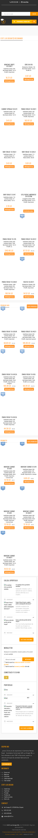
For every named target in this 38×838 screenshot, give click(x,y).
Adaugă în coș (10, 81)
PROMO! (22, 215)
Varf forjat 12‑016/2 (9, 152)
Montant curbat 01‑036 (9, 468)
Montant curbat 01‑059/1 (28, 512)
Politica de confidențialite (28, 832)
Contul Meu (25, 2)
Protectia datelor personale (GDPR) (11, 832)
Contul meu (7, 789)
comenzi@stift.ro (8, 816)
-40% (2, 443)
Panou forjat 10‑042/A (9, 374)
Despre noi (7, 772)
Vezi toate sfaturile (26, 640)
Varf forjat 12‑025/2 (29, 152)
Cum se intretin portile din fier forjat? (23, 620)
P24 (28, 689)
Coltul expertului (8, 778)
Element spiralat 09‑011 (9, 109)
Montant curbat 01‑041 (29, 467)
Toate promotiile (32, 442)
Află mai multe (6, 764)
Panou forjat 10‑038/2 (9, 282)
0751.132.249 (7, 810)
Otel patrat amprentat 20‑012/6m (28, 195)
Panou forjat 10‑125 (9, 239)
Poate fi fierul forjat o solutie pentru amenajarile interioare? (23, 603)
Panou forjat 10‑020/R (9, 331)
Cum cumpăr (7, 780)
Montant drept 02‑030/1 (9, 65)
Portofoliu (6, 776)
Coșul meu (6, 791)
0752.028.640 (7, 813)
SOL (17, 834)
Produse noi (7, 795)
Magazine (6, 774)
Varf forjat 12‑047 (9, 194)
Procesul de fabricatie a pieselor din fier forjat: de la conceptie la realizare (24, 707)
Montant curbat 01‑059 (9, 512)
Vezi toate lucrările (26, 728)
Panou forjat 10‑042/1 (28, 331)
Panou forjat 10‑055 (28, 374)
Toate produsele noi (32, 306)
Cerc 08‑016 (29, 64)
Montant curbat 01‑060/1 (9, 557)
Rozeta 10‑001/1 (28, 282)
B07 (28, 698)
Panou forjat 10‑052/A (9, 417)
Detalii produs (29, 211)
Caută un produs (8, 797)
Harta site (6, 799)
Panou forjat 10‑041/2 (28, 239)
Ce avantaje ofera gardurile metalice (23, 585)
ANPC (21, 834)
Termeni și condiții (10, 834)
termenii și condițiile (19, 666)
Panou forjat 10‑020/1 (28, 109)
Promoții (6, 793)
